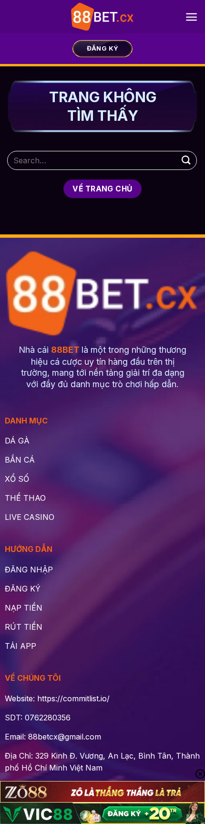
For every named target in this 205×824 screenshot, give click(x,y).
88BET (65, 350)
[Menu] (191, 17)
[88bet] (103, 17)
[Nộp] (186, 160)
